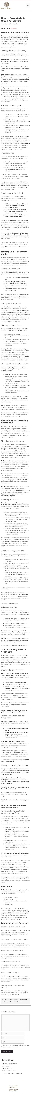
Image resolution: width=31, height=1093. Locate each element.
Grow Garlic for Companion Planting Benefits (15, 999)
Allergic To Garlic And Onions (9, 1063)
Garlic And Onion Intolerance (9, 1071)
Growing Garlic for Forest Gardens (13, 1002)
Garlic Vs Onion (6, 1066)
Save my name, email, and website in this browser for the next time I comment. (16, 1046)
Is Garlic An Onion (6, 1068)
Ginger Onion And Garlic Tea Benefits (12, 1073)
